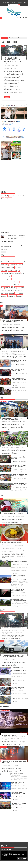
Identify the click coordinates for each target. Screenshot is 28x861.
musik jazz (19, 808)
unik (15, 287)
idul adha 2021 (9, 545)
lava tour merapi (14, 595)
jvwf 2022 (16, 680)
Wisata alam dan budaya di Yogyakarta (19, 570)
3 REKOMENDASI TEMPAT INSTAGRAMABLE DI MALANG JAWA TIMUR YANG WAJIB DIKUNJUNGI (19, 577)
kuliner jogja (11, 273)
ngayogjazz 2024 (20, 788)
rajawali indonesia (15, 281)
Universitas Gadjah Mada (15, 324)
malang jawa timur (19, 582)
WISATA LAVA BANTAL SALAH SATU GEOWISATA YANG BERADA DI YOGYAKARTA (19, 600)
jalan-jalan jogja (18, 267)
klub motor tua (15, 67)
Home (3, 2)
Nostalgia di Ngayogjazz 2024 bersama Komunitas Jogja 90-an (18, 792)
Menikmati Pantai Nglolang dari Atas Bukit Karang (12, 513)
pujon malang (20, 584)
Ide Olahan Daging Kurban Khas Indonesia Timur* (12, 542)
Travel (12, 2)
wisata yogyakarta (11, 296)
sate (25, 550)
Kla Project (10, 270)
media (7, 353)
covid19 (2, 258)
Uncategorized (8, 198)
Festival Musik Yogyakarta (13, 261)
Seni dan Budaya (23, 2)
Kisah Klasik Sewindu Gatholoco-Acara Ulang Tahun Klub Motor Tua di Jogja (12, 60)
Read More (7, 97)
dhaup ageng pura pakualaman (12, 258)
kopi (19, 270)
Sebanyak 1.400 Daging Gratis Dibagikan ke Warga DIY (17, 688)
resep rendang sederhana (12, 550)
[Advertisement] (14, 27)
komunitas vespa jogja (15, 489)
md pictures (23, 738)
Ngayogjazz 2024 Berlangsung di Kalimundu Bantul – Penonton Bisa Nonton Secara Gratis (18, 803)
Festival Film (16, 778)
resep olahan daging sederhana (13, 548)
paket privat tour (20, 567)
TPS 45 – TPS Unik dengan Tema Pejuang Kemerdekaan (17, 369)
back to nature (24, 564)
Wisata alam (24, 568)
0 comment (14, 68)
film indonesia (7, 765)
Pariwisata (14, 276)
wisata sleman (17, 605)
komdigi (3, 353)
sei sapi (9, 551)
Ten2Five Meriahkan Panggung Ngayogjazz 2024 (17, 783)
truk (12, 287)
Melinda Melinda (15, 65)
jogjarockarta (4, 270)
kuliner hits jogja (17, 478)
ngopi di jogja (8, 276)
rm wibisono (17, 693)
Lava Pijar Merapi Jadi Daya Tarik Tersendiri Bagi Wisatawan (18, 590)
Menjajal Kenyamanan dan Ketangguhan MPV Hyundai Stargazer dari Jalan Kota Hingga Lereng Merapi (13, 655)
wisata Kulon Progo (22, 571)
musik (2, 276)
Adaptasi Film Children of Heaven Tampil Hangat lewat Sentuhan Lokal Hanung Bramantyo (13, 734)
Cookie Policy (4, 855)
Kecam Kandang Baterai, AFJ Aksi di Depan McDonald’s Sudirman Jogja (18, 378)
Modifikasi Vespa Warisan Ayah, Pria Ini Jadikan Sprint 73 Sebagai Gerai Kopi (19, 484)
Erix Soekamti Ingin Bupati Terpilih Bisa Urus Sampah (18, 360)
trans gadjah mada (20, 699)
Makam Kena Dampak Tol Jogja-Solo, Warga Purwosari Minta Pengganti (18, 388)
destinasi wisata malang (22, 581)
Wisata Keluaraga (19, 293)
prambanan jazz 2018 (5, 281)
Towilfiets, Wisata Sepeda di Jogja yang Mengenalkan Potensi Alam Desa (19, 560)
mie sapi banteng (14, 480)
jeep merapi (25, 593)
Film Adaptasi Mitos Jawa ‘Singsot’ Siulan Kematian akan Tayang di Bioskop (14, 761)
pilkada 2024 (16, 365)
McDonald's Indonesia (19, 383)
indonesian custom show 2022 (17, 674)
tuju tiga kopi (14, 490)
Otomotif (18, 2)
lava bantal (13, 603)
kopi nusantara (4, 273)
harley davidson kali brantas (20, 673)
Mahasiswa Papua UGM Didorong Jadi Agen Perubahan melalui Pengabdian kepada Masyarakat (16, 237)
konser (15, 270)
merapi (22, 273)
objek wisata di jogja (21, 603)
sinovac (21, 284)
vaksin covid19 (21, 287)
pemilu (12, 365)
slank (2, 287)
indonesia (21, 264)
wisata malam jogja (15, 596)
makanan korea (14, 422)
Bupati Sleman (20, 364)
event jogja (22, 258)
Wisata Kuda (4, 296)
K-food (23, 421)
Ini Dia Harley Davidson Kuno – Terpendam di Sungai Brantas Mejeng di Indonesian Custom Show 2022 (19, 669)
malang (12, 582)
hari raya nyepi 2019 (13, 264)
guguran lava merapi (18, 593)
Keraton (23, 565)
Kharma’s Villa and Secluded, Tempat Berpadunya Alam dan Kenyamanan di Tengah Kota (19, 457)
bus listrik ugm (17, 698)
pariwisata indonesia (22, 276)
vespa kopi (19, 490)
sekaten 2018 (16, 284)
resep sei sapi (20, 550)
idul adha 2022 (17, 692)
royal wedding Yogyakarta (6, 284)
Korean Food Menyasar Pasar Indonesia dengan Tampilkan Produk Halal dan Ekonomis (12, 419)
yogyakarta (19, 296)
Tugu (21, 568)
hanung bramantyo (15, 738)
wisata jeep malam (22, 595)
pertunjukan (14, 279)
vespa (2, 290)
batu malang (14, 581)
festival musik (4, 261)
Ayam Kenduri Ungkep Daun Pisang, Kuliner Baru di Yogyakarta (18, 465)
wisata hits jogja (4, 293)
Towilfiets (17, 568)
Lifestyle (8, 2)
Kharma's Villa (17, 461)
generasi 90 (22, 261)
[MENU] (1, 18)
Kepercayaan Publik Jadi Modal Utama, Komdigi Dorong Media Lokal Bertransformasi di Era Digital (13, 349)
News (5, 2)
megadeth (17, 273)
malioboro (13, 567)
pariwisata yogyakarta (6, 279)
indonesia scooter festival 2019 (7, 267)
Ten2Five (25, 788)
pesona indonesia (17, 516)
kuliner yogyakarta (6, 422)
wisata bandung (18, 290)
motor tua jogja (15, 632)
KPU (24, 364)
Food (15, 2)
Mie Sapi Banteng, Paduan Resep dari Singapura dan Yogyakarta (19, 474)
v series (7, 68)
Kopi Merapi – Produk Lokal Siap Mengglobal (11, 446)
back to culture (17, 564)
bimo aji (22, 579)
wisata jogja (11, 293)
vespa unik (7, 290)
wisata (12, 290)
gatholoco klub (7, 67)
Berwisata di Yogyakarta (16, 565)
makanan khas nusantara (10, 547)
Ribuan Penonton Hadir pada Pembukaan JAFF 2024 (17, 774)
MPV (2, 659)
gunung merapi (4, 264)
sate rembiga (4, 551)
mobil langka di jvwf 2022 (22, 681)
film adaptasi (8, 738)
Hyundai (22, 657)
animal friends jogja (18, 382)
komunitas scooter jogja (22, 487)
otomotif (6, 659)
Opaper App (13, 449)
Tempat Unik (7, 287)
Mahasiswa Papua (5, 324)
